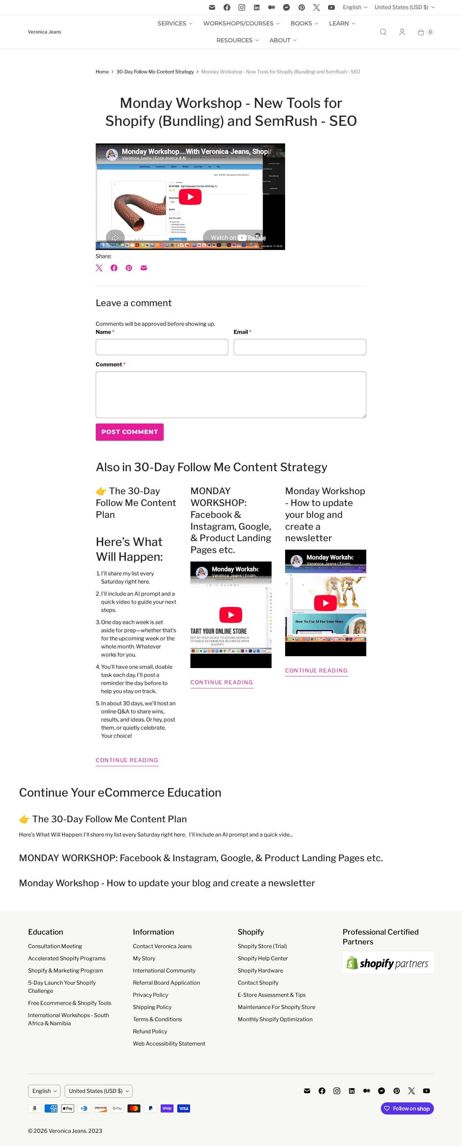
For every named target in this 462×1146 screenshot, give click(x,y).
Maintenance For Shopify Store (276, 1007)
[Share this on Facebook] (114, 267)
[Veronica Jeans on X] (316, 7)
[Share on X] (101, 267)
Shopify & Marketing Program (65, 970)
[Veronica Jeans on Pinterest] (301, 7)
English (352, 7)
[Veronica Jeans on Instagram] (241, 7)
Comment (110, 364)
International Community (164, 970)
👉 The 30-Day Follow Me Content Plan (136, 502)
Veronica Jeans (67, 1131)
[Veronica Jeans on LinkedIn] (256, 7)
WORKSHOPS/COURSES (238, 23)
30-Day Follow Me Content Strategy (155, 71)
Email (242, 332)
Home (102, 71)
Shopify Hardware (260, 970)
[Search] (383, 32)
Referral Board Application (166, 983)
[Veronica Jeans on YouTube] (331, 7)
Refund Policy (150, 1031)
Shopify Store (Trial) (262, 946)
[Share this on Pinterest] (128, 267)
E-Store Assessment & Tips (272, 995)
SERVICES (172, 23)
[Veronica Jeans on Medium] (271, 7)
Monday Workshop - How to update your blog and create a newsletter (325, 514)
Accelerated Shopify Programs (67, 958)
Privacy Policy (150, 995)
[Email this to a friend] (143, 267)
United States (402, 7)
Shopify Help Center (263, 958)
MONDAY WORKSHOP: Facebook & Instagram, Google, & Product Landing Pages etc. (230, 520)
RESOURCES (234, 40)
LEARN (339, 23)
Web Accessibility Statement (169, 1043)
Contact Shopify (258, 983)
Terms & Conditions (157, 1019)
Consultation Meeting (55, 946)
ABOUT (280, 40)
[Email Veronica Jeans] (212, 7)
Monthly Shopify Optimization (275, 1019)
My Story (144, 958)
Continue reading (127, 760)
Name (105, 332)
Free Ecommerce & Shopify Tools (69, 1003)
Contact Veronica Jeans (162, 946)
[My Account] (402, 32)
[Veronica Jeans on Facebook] (227, 7)
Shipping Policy (152, 1007)
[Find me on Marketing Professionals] (388, 980)
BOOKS (301, 23)
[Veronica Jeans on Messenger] (286, 7)
